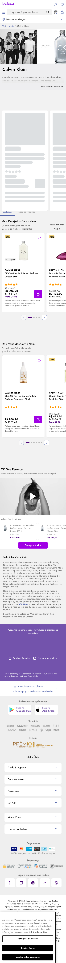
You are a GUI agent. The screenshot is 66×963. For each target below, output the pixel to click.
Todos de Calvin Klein (57, 227)
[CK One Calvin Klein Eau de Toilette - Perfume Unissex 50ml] (23, 248)
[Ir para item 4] (39, 317)
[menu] (4, 12)
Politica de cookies (38, 932)
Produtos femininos (22, 658)
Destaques (13, 791)
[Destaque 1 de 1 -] (33, 46)
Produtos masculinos (47, 658)
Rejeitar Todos (28, 947)
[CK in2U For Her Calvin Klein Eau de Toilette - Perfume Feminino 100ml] (23, 370)
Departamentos (16, 779)
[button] (38, 294)
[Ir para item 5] (39, 442)
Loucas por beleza (17, 829)
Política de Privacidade (28, 676)
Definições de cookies (27, 938)
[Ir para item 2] (34, 317)
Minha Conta (14, 817)
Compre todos (33, 545)
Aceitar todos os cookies (28, 957)
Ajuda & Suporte (17, 767)
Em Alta (12, 803)
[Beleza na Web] (8, 4)
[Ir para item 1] (30, 317)
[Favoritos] (62, 4)
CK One (23, 604)
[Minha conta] (56, 4)
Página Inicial (8, 26)
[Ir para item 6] (41, 442)
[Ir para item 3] (36, 317)
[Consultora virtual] (56, 12)
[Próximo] (44, 317)
